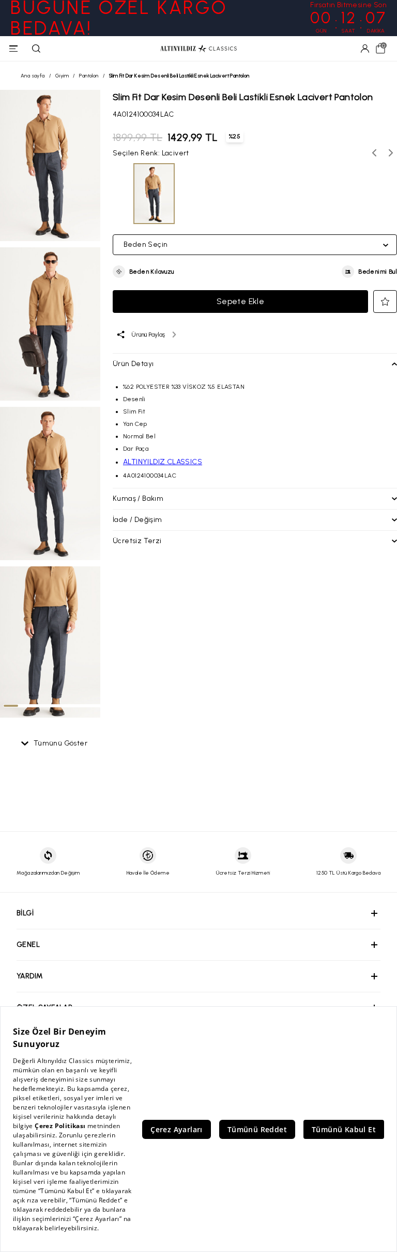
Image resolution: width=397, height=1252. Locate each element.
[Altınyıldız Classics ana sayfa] (198, 49)
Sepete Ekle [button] (240, 301)
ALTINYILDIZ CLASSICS (162, 461)
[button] (143, 271)
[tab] (11, 706)
